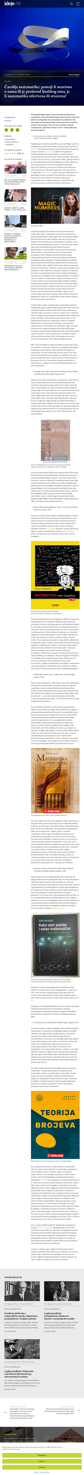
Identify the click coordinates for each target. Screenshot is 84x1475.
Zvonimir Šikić (10, 1331)
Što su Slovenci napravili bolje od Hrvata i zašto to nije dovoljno (15, 182)
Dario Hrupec (74, 74)
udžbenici (9, 145)
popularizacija (12, 142)
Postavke (42, 1467)
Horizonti (7, 120)
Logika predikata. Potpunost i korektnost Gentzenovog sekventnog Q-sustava (18, 1374)
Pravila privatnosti (44, 1472)
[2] (49, 152)
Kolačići (36, 1472)
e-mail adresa (49, 1439)
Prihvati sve (42, 1455)
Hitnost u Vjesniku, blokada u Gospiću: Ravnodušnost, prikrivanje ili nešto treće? (12, 238)
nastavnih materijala (44, 1227)
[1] (46, 152)
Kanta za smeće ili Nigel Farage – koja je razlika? (15, 209)
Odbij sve (42, 1461)
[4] (13, 153)
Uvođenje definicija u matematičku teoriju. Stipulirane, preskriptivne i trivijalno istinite (21, 1316)
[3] (52, 152)
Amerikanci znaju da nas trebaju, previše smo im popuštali (13, 268)
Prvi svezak (51, 528)
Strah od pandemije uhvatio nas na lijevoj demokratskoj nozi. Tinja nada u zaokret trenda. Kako (59, 1410)
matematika (10, 139)
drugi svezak (69, 531)
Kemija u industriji (58, 908)
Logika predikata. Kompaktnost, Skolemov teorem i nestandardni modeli (59, 1316)
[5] (15, 153)
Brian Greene (47, 172)
